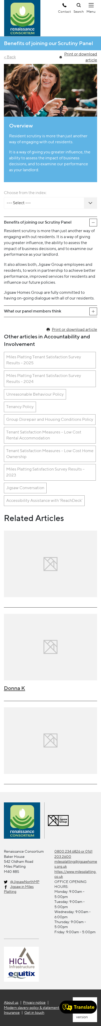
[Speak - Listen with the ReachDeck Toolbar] (78, 1007)
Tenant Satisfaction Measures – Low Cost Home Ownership (49, 453)
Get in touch (34, 1012)
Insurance (12, 1012)
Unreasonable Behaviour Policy (35, 394)
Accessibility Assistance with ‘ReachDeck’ (44, 500)
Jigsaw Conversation (25, 487)
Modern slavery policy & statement (31, 1008)
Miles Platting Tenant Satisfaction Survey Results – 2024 (43, 378)
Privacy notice (34, 1002)
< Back (10, 56)
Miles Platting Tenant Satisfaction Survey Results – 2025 (43, 359)
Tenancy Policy (20, 406)
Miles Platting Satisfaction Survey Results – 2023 (45, 472)
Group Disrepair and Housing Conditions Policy (49, 419)
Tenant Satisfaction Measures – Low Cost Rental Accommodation (43, 435)
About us (11, 1002)
